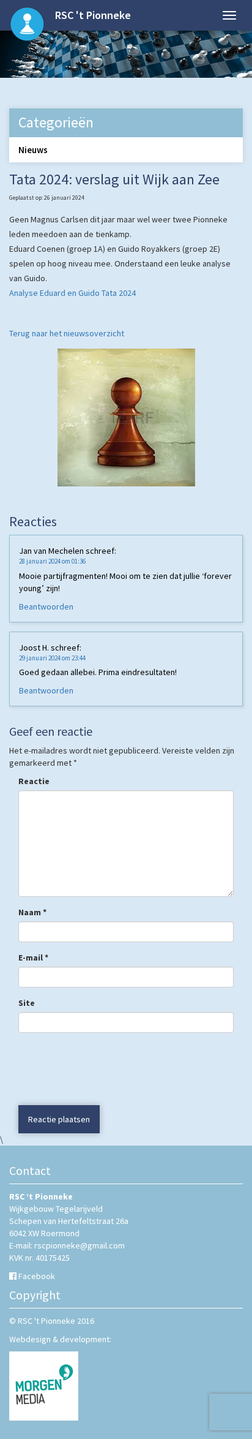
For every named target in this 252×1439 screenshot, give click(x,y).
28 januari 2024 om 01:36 (52, 561)
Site (26, 1002)
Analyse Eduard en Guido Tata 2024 (72, 292)
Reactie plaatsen (59, 1119)
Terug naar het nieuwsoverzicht (66, 333)
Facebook (36, 1276)
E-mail (33, 957)
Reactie (34, 781)
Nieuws (33, 150)
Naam (32, 912)
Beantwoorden (46, 606)
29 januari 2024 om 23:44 (52, 658)
